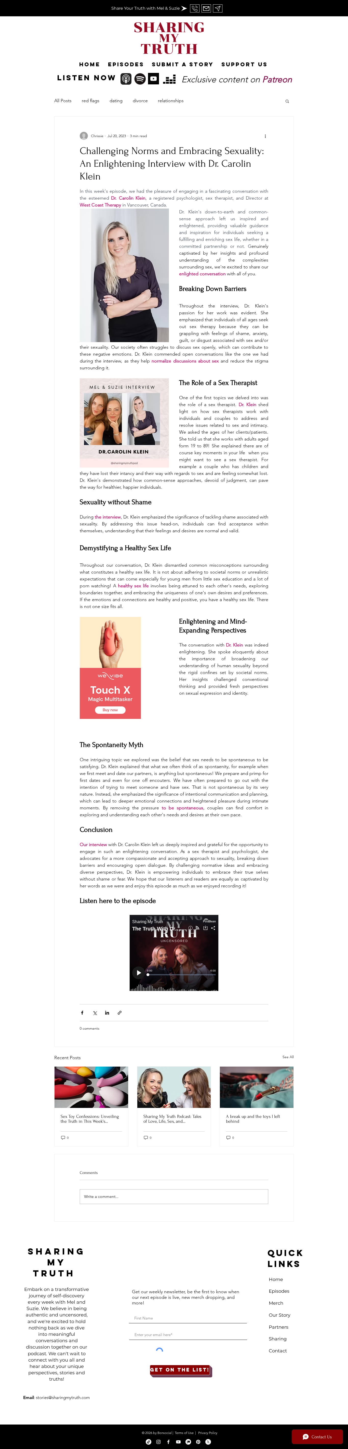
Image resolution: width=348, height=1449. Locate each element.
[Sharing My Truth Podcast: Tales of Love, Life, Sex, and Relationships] (174, 1087)
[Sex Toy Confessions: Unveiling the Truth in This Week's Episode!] (91, 1087)
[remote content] (124, 668)
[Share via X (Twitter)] (94, 1012)
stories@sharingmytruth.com (63, 1397)
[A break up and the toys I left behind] (256, 1087)
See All (288, 1057)
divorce (140, 101)
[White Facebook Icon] (168, 1442)
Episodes (279, 1291)
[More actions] (265, 136)
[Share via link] (119, 1012)
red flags (90, 101)
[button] (287, 101)
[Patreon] (188, 1442)
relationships (171, 101)
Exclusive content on (236, 79)
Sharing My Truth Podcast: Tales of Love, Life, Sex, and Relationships (172, 1119)
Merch (277, 1303)
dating (116, 101)
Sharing (278, 1339)
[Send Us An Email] (194, 8)
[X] (208, 1442)
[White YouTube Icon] (178, 1442)
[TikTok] (148, 1442)
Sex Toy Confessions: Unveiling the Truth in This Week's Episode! (90, 1119)
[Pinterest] (198, 1442)
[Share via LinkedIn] (107, 1012)
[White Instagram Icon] (158, 1442)
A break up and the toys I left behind (253, 1119)
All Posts (63, 101)
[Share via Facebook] (82, 1012)
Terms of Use (184, 1433)
